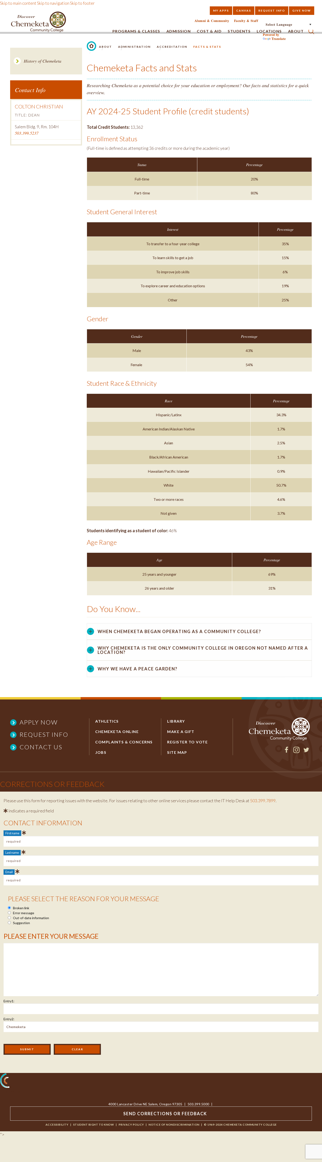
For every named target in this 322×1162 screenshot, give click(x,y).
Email (9, 872)
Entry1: (9, 1001)
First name (12, 833)
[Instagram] (296, 751)
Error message (23, 913)
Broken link (20, 908)
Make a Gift (180, 731)
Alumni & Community (211, 20)
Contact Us (41, 747)
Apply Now (39, 722)
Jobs (100, 752)
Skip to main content (18, 3)
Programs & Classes (136, 31)
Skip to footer (82, 3)
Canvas (243, 10)
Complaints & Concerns (124, 742)
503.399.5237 (26, 133)
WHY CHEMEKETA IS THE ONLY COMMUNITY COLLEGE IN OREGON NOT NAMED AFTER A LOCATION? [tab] (203, 650)
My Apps (221, 10)
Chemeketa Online (117, 731)
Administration (134, 46)
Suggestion (21, 923)
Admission (178, 31)
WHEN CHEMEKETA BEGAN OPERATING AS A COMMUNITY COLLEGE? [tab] (179, 631)
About (105, 46)
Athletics (107, 721)
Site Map (177, 752)
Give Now (301, 10)
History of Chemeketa (42, 61)
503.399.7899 (263, 800)
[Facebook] (286, 751)
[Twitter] (306, 751)
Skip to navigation (53, 3)
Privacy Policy (131, 1124)
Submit (27, 1049)
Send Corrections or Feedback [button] (165, 1113)
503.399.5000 (198, 1104)
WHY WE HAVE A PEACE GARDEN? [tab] (138, 668)
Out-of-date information (30, 918)
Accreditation (172, 46)
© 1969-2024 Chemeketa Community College (240, 1124)
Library (176, 721)
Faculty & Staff (246, 20)
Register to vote (187, 742)
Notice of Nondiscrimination (174, 1124)
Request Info (271, 10)
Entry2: (9, 1019)
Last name (12, 852)
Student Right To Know (93, 1124)
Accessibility (57, 1124)
